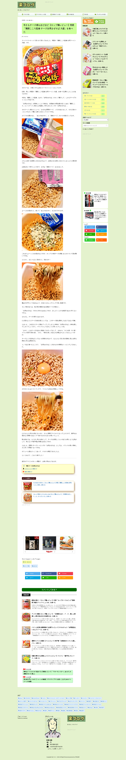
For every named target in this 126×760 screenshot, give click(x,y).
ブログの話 (26, 14)
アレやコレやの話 (101, 14)
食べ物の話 (71, 14)
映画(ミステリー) (24, 707)
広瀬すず (96, 701)
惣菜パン (104, 701)
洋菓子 (102, 707)
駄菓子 (82, 710)
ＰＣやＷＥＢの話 (95, 99)
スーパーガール (33, 701)
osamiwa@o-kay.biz (56, 746)
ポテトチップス (73, 701)
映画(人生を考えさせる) (37, 707)
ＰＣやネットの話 (41, 14)
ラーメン (82, 701)
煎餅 (45, 710)
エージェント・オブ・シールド (56, 698)
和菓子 (89, 701)
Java (21, 698)
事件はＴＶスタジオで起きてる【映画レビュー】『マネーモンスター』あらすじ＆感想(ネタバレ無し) (47, 672)
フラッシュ (53, 701)
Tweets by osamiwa (22, 718)
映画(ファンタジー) (85, 704)
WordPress (36, 698)
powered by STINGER (74, 757)
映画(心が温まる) (50, 707)
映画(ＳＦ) (83, 707)
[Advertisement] (76, 7)
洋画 (96, 707)
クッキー (77, 698)
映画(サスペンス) (58, 704)
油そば (35, 566)
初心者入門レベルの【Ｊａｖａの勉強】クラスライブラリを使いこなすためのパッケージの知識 (47, 680)
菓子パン (52, 710)
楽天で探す (28, 471)
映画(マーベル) (97, 704)
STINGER (27, 698)
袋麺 (64, 710)
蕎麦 (58, 710)
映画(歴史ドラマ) (62, 707)
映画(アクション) (24, 704)
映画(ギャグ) (34, 704)
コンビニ (84, 698)
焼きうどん (31, 710)
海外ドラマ (22, 710)
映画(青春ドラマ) (73, 707)
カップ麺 (27, 566)
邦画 (76, 710)
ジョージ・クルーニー (95, 698)
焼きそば (39, 710)
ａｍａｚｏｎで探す (30, 468)
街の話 (86, 14)
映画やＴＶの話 (56, 14)
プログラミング (62, 701)
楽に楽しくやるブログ (72, 724)
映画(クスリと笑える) (45, 704)
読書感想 (70, 710)
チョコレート (43, 701)
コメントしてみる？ (49, 590)
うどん (44, 698)
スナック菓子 (23, 701)
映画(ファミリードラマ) (72, 704)
